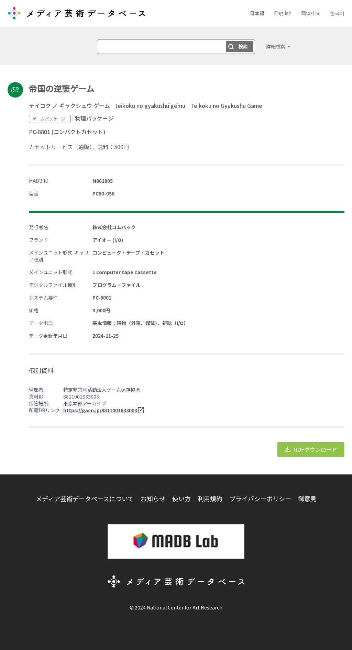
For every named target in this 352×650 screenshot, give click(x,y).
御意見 (307, 498)
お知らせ (153, 498)
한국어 (337, 13)
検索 (243, 46)
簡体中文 (310, 13)
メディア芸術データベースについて (85, 498)
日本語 (257, 13)
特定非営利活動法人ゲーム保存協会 (101, 389)
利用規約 (210, 498)
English (283, 13)
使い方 (181, 498)
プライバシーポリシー (260, 498)
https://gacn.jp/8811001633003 (100, 410)
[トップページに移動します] (76, 16)
